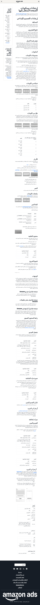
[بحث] (1, 1)
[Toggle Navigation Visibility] (38, 1)
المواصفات (7, 42)
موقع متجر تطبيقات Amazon (29, 327)
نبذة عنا (20, 572)
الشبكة (30, 195)
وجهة (27, 69)
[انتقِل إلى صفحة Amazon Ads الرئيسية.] (20, 596)
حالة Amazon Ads (20, 585)
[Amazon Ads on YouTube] (17, 569)
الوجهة (35, 430)
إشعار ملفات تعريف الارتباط (20, 582)
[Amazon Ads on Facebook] (14, 569)
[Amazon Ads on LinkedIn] (26, 569)
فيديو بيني (24, 404)
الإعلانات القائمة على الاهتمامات (20, 580)
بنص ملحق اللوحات (26, 71)
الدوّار (28, 195)
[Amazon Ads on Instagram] (20, 569)
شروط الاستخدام (20, 575)
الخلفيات (34, 269)
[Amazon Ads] (20, 1)
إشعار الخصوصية (20, 577)
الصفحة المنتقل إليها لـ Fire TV (21, 13)
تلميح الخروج (21, 245)
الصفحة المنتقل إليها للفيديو (26, 206)
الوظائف (20, 587)
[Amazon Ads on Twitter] (23, 569)
